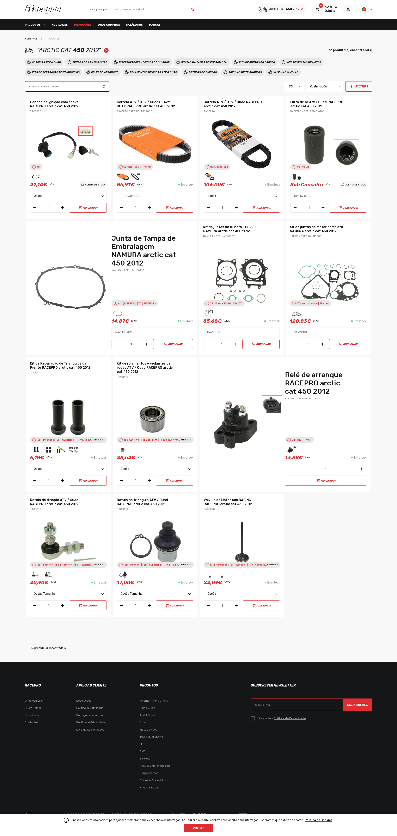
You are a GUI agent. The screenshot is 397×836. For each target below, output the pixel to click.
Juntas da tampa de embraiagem (204, 62)
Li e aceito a (282, 718)
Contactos (31, 722)
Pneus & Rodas (149, 787)
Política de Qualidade (89, 707)
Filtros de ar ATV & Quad (90, 62)
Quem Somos (33, 707)
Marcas (155, 24)
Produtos (53, 38)
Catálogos (134, 24)
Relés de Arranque (104, 72)
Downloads (32, 715)
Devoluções (83, 700)
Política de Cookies (318, 820)
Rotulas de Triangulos (245, 72)
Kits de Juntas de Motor (304, 62)
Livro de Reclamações (90, 729)
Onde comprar (109, 24)
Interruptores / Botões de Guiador (144, 62)
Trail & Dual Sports (151, 736)
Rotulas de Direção (203, 72)
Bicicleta (145, 758)
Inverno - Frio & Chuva (154, 700)
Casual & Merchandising (155, 765)
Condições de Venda (89, 715)
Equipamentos (149, 773)
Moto (143, 744)
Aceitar (198, 828)
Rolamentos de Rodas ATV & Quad (153, 72)
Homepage (31, 38)
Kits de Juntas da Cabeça (257, 62)
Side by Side (147, 707)
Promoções (83, 24)
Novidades (60, 24)
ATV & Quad (147, 715)
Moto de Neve (148, 729)
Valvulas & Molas (285, 72)
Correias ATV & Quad (46, 62)
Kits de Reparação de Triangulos (56, 72)
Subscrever (357, 705)
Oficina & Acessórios (153, 780)
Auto (143, 722)
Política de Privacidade (91, 722)
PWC (143, 751)
